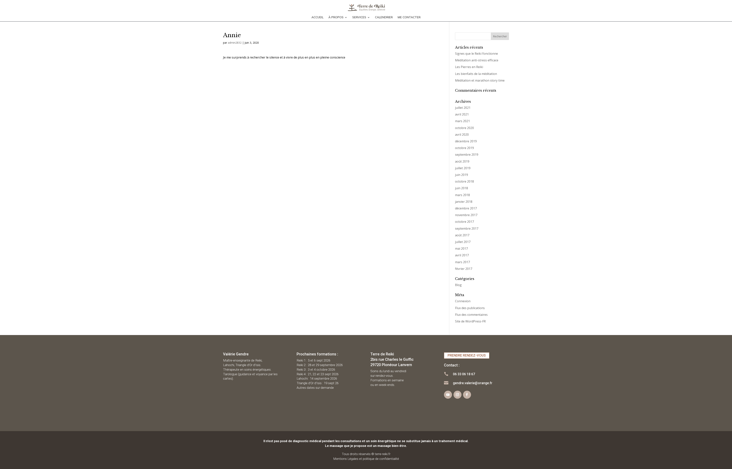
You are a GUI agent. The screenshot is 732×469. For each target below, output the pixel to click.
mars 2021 (462, 121)
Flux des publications (470, 308)
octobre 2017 (464, 222)
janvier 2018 (463, 202)
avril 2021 (462, 114)
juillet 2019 (462, 168)
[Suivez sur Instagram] (457, 395)
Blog (458, 285)
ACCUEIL (317, 17)
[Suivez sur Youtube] (448, 395)
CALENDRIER (384, 17)
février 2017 (463, 269)
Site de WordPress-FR (470, 321)
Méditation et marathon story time (480, 80)
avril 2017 (462, 255)
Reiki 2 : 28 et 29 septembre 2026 (320, 365)
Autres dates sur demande (315, 388)
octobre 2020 (464, 128)
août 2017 (462, 235)
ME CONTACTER (409, 17)
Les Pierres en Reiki (469, 67)
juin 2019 (461, 175)
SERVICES (359, 17)
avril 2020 (462, 134)
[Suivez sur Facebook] (467, 395)
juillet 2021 (462, 108)
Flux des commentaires (471, 315)
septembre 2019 (466, 154)
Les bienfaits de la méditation (476, 74)
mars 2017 (462, 262)
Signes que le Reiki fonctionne (476, 53)
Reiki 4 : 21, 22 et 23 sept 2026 (318, 374)
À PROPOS (336, 17)
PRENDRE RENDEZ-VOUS (467, 355)
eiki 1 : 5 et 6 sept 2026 (314, 360)
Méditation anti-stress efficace (476, 60)
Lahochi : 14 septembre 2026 (317, 378)
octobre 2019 (464, 148)
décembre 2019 (466, 141)
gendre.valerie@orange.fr (472, 383)
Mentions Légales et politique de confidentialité (366, 459)
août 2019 (462, 161)
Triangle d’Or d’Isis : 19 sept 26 (318, 383)
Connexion (462, 301)
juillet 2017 (462, 242)
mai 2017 (461, 248)
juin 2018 (461, 188)
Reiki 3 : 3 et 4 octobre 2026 (316, 369)
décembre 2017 (466, 208)
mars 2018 (462, 195)
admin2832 (235, 42)
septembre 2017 (466, 228)
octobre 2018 (464, 181)
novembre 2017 (466, 215)
